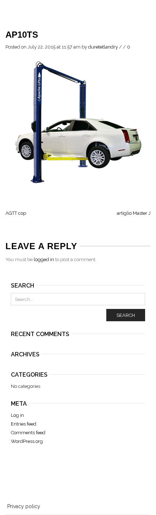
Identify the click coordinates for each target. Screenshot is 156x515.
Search (125, 315)
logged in (44, 259)
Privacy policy (23, 506)
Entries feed (23, 424)
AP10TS (21, 34)
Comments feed (28, 432)
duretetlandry (103, 47)
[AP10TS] (78, 122)
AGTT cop (15, 213)
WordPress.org (27, 441)
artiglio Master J (134, 213)
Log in (17, 415)
